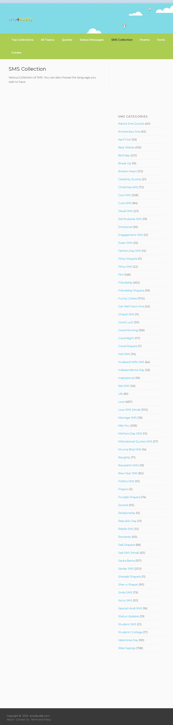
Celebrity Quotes (129, 179)
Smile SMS (125, 592)
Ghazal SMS (126, 314)
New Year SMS (128, 473)
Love (121, 401)
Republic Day (127, 521)
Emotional (125, 227)
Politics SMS (126, 481)
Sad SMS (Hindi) (128, 552)
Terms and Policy (41, 719)
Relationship (126, 513)
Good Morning (128, 330)
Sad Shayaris (126, 544)
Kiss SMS (124, 386)
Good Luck (125, 322)
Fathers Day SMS (129, 250)
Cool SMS (124, 195)
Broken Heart (127, 171)
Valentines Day (128, 640)
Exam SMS (125, 242)
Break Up (124, 163)
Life (120, 393)
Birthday (124, 155)
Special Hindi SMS (130, 608)
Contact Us (22, 719)
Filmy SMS (125, 266)
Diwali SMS (125, 211)
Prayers (123, 489)
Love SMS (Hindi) (129, 409)
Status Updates (128, 616)
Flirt (121, 274)
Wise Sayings (126, 648)
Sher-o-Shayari (128, 584)
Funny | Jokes (127, 298)
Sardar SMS (126, 568)
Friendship (125, 282)
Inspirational (126, 378)
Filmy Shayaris (127, 258)
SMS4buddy (21, 20)
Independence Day (131, 370)
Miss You (124, 425)
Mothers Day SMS (130, 433)
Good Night (126, 338)
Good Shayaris (127, 346)
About (10, 719)
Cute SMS (125, 203)
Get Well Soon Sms (131, 306)
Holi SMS (124, 354)
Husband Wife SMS (131, 362)
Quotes (123, 505)
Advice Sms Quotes (131, 123)
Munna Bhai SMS (129, 449)
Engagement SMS (130, 235)
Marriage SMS (127, 417)
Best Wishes (126, 147)
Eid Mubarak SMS (130, 219)
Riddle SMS (126, 529)
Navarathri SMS (128, 465)
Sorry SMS (125, 600)
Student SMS (127, 624)
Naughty (124, 457)
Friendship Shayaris (131, 290)
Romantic (124, 537)
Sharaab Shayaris (129, 576)
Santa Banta (126, 560)
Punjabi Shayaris (129, 497)
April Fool (124, 139)
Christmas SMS (128, 187)
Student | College (130, 632)
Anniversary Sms (129, 131)
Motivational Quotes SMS (135, 441)
